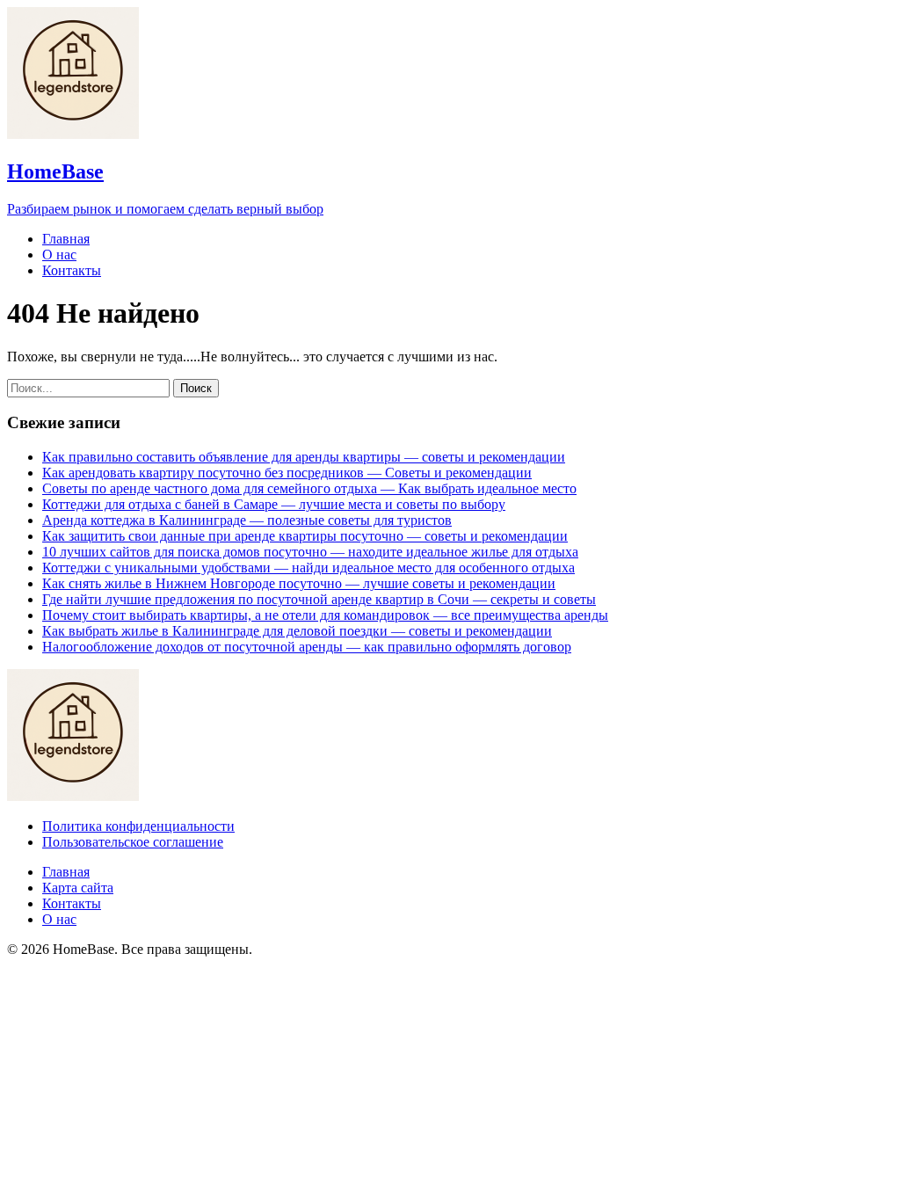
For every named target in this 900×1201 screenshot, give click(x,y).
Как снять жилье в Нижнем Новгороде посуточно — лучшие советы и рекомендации (298, 583)
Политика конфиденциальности (138, 826)
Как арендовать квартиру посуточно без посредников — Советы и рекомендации (287, 472)
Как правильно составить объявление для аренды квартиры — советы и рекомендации (303, 456)
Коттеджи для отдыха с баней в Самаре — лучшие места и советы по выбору (273, 504)
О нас (59, 254)
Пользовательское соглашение (132, 841)
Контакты (71, 270)
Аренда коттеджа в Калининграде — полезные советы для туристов (247, 520)
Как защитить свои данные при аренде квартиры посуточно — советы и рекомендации (305, 535)
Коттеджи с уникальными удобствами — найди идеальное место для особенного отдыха (308, 567)
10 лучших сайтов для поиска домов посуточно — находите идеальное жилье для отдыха (310, 551)
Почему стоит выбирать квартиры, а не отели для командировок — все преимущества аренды (325, 615)
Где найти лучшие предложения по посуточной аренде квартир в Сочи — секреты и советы (319, 599)
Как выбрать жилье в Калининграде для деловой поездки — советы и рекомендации (297, 630)
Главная (66, 238)
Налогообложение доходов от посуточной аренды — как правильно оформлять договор (306, 646)
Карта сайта (77, 887)
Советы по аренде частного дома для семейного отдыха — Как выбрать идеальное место (309, 488)
